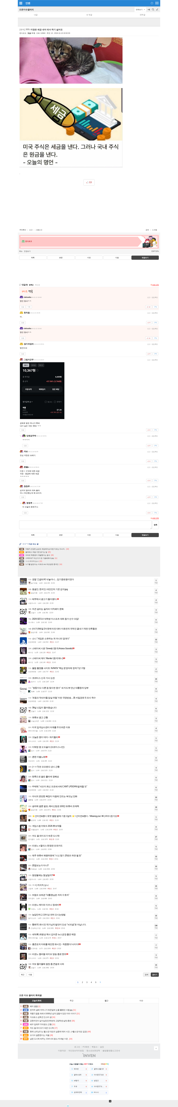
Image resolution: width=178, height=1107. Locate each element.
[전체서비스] (157, 3)
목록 (32, 258)
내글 (36, 15)
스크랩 (154, 230)
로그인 (77, 1047)
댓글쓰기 (145, 258)
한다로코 (22, 33)
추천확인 (22, 230)
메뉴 (21, 251)
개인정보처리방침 (76, 1050)
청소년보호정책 (93, 1050)
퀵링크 (94, 1047)
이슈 (141, 1000)
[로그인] (152, 3)
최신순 (37, 285)
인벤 (27, 3)
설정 (102, 1047)
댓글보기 (145, 535)
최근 (22, 975)
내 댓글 (89, 15)
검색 (146, 975)
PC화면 (86, 1047)
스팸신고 (39, 230)
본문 (61, 258)
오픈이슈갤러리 (26, 9)
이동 (29, 307)
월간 (106, 1000)
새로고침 (155, 285)
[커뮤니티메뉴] (20, 3)
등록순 (31, 285)
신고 (31, 230)
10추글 (142, 15)
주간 (71, 1000)
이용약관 (62, 1050)
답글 (22, 307)
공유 (147, 230)
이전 (89, 258)
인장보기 (27, 251)
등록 (155, 525)
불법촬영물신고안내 (111, 1050)
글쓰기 (157, 9)
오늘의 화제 (36, 1000)
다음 (117, 258)
